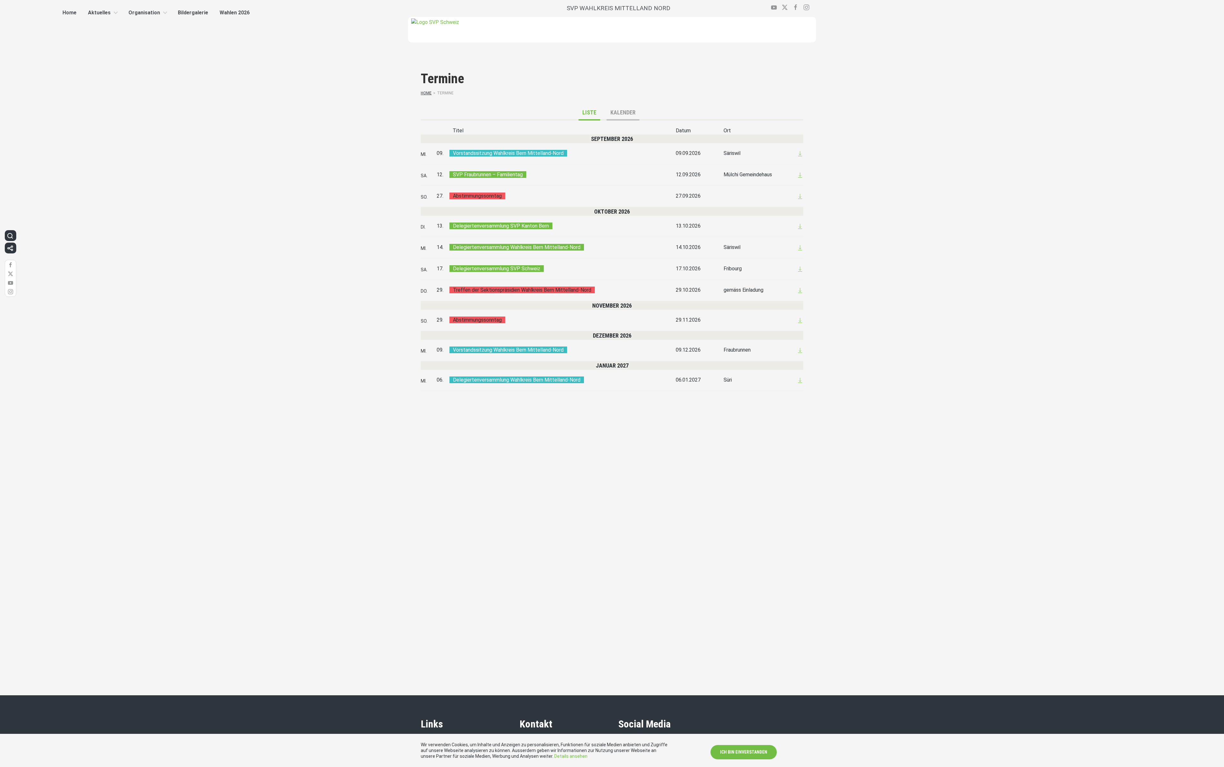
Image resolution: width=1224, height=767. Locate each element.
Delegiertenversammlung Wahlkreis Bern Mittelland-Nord (516, 247)
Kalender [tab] (623, 112)
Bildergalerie (193, 13)
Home (426, 93)
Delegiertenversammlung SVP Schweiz (496, 269)
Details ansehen (570, 756)
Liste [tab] (589, 112)
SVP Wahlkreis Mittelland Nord (618, 8)
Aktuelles (99, 13)
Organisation (144, 13)
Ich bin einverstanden (743, 752)
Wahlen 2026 (235, 13)
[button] (10, 235)
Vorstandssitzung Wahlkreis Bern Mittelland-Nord (508, 153)
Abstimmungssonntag (477, 196)
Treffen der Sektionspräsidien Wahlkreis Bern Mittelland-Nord (522, 290)
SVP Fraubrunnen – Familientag (488, 175)
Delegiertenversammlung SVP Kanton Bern (501, 226)
